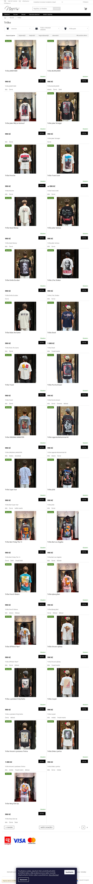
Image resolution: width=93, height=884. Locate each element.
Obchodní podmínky (13, 872)
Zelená (11, 613)
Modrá (49, 89)
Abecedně (55, 35)
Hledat (56, 8)
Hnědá (53, 717)
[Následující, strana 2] (83, 827)
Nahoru (10, 827)
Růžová (59, 560)
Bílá (6, 89)
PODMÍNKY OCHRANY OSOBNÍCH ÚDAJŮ (45, 2)
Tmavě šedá (19, 560)
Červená (59, 403)
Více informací (54, 875)
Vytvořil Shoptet (84, 880)
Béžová (66, 403)
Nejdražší (32, 35)
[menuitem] (6, 14)
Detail (42, 81)
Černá (11, 89)
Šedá (60, 89)
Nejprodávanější (44, 35)
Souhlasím (69, 872)
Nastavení (23, 880)
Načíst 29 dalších (46, 827)
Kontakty (83, 872)
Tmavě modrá (55, 351)
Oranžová (18, 456)
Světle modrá (19, 508)
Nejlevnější (22, 35)
